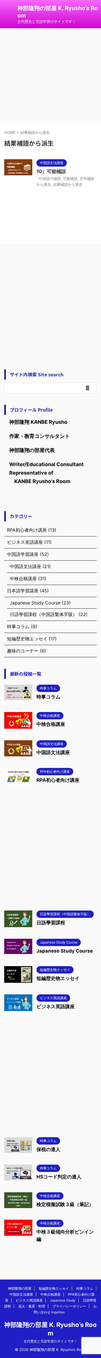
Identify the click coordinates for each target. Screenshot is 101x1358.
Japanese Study (62, 1300)
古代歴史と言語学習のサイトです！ (50, 1341)
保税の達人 (48, 1149)
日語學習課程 (50, 922)
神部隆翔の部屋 (19, 1288)
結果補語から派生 (67, 184)
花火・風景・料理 (31, 1306)
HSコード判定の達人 (58, 1177)
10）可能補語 (51, 171)
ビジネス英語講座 (55, 1006)
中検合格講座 (50, 724)
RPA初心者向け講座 (57, 780)
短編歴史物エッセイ (57, 978)
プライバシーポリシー (69, 1306)
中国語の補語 (50, 178)
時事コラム (48, 697)
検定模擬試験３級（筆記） (65, 1204)
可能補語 (70, 178)
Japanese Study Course (64, 951)
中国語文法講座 (53, 752)
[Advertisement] (50, 305)
